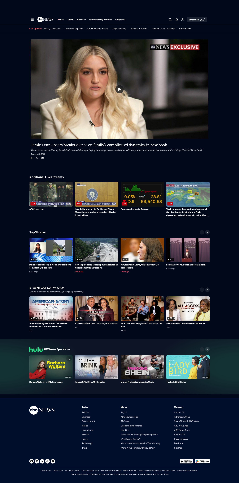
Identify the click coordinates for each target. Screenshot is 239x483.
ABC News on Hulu (129, 417)
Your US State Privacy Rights (111, 470)
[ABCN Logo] (45, 19)
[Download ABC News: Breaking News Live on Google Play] (202, 461)
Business (86, 417)
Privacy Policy (46, 470)
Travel (84, 448)
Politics (85, 412)
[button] (32, 19)
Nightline (125, 430)
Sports (85, 439)
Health (85, 426)
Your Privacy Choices (72, 470)
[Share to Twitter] (37, 158)
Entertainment (88, 421)
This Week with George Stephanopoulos (139, 435)
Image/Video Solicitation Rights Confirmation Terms (157, 470)
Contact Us (179, 412)
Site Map (178, 448)
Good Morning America (131, 426)
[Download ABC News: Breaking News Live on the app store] (186, 461)
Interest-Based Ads (130, 470)
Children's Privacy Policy (90, 470)
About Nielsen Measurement (187, 470)
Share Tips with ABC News (186, 421)
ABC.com (125, 421)
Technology (87, 443)
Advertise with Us (182, 417)
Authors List (179, 435)
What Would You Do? (130, 439)
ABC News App (181, 426)
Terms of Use (58, 470)
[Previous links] (202, 349)
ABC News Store (182, 430)
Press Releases (181, 439)
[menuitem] (52, 29)
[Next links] (207, 349)
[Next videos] (207, 232)
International (87, 430)
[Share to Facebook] (31, 158)
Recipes (85, 435)
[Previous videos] (202, 232)
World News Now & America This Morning (140, 443)
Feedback (178, 443)
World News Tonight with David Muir (138, 448)
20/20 (124, 412)
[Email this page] (42, 158)
